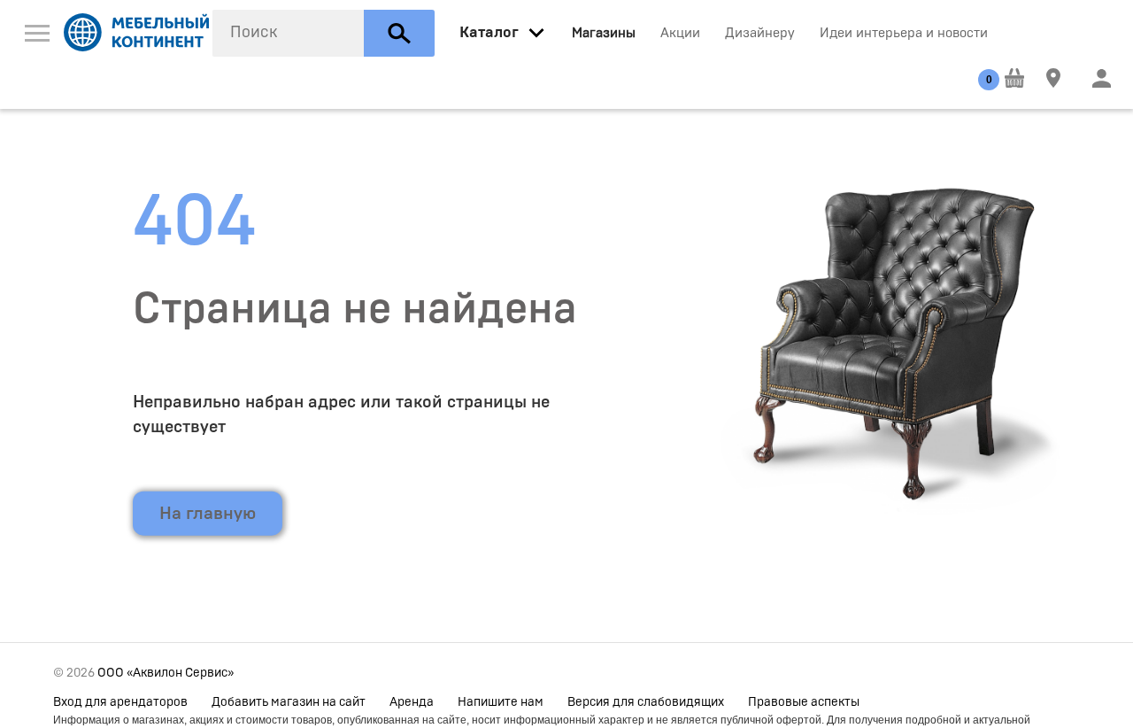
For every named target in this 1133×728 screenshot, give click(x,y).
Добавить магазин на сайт (289, 702)
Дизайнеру (760, 33)
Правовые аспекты (803, 702)
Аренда (411, 702)
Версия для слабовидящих (645, 702)
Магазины (604, 33)
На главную (207, 513)
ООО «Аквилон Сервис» (165, 673)
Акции (680, 33)
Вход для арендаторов (120, 702)
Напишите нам (500, 702)
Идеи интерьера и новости (904, 33)
